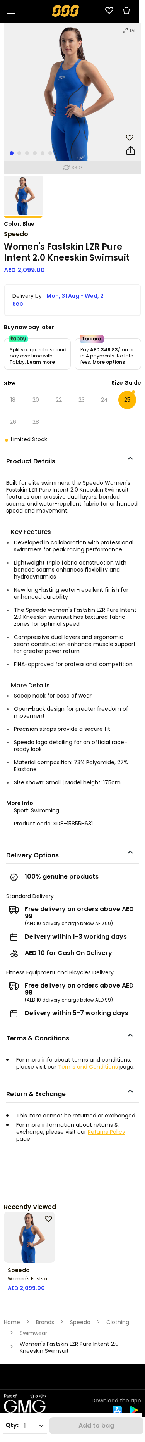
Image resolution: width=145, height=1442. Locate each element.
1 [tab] (11, 153)
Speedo (16, 234)
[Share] (130, 152)
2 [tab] (19, 153)
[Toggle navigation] (11, 11)
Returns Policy (106, 1132)
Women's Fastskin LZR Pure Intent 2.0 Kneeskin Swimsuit (69, 1347)
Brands (45, 1322)
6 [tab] (50, 153)
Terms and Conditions (88, 1067)
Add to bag (96, 1425)
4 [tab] (35, 153)
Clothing (117, 1322)
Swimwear (33, 1333)
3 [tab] (27, 153)
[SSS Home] (65, 10)
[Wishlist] (109, 10)
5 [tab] (42, 153)
